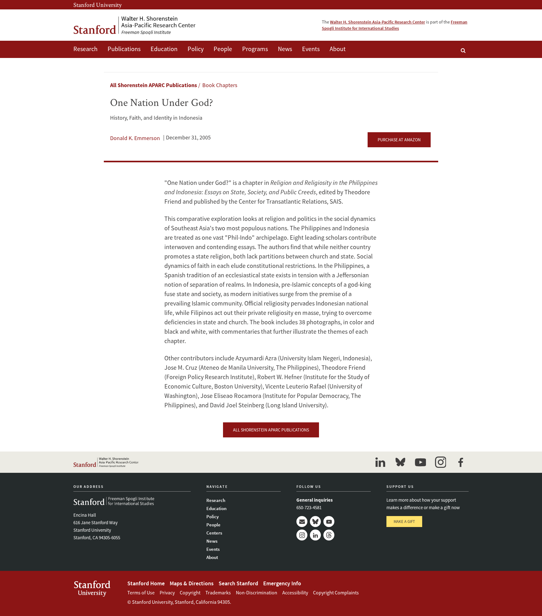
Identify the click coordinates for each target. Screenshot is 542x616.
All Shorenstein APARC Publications (153, 85)
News (285, 49)
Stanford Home (146, 583)
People (223, 49)
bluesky (400, 462)
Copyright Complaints (336, 592)
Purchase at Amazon (399, 140)
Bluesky (315, 521)
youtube (420, 462)
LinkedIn (315, 535)
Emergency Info (282, 583)
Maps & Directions (192, 583)
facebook (460, 462)
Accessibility (295, 592)
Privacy (167, 592)
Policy (196, 49)
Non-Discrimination (256, 592)
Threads (328, 535)
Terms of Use (141, 592)
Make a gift (404, 521)
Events (311, 49)
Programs (255, 49)
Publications (124, 49)
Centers (214, 533)
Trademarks (218, 592)
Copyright (190, 592)
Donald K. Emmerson (135, 138)
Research (85, 49)
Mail (301, 521)
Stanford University (97, 5)
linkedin (380, 462)
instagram (440, 462)
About (338, 49)
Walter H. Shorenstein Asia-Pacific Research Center (377, 22)
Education (164, 49)
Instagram (301, 535)
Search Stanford (238, 583)
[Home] (134, 25)
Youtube (328, 521)
